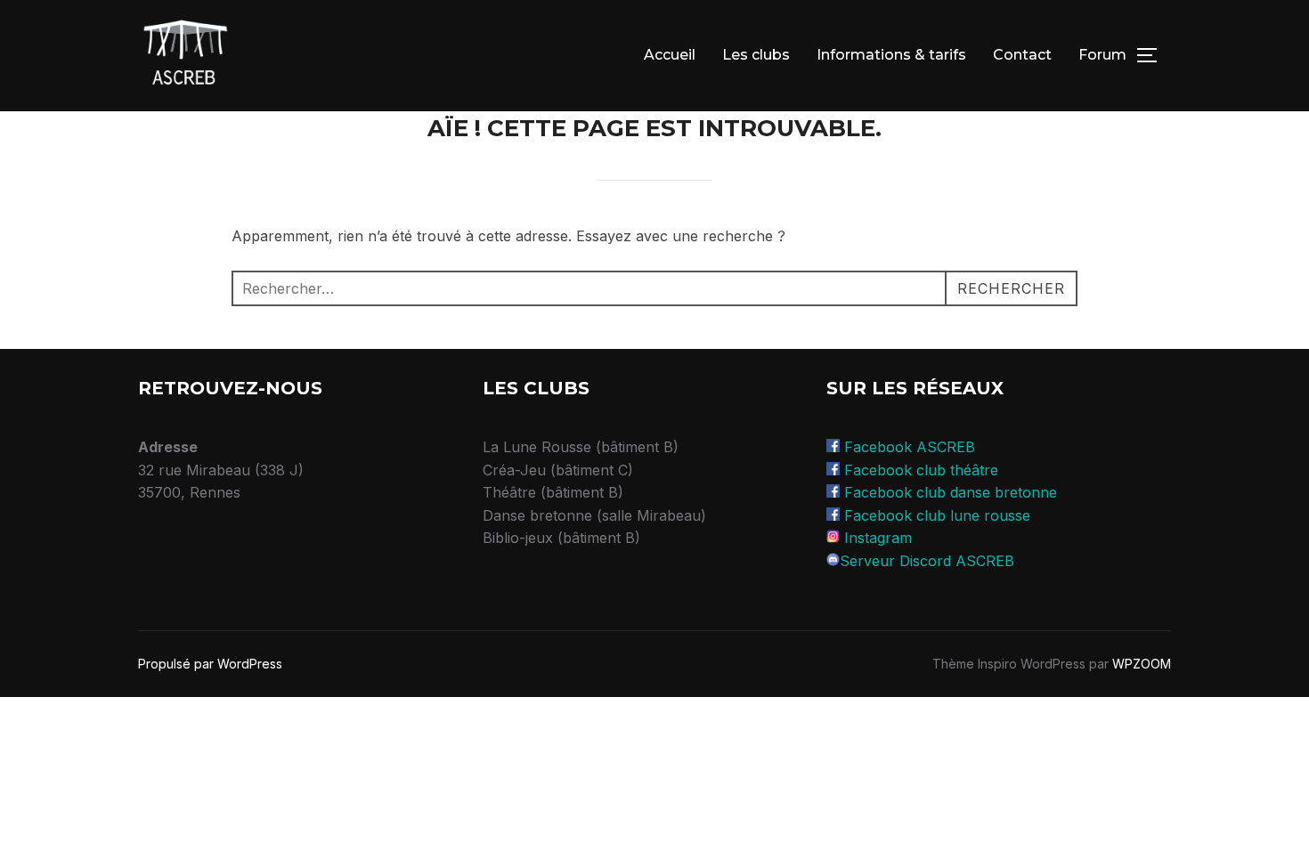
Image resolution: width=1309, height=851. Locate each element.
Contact (1022, 54)
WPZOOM (1141, 663)
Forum (1102, 54)
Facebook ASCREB (909, 447)
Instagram (878, 538)
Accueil (669, 54)
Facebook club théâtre (921, 470)
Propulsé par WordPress (210, 663)
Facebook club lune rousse (937, 515)
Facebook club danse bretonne (950, 492)
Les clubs (756, 54)
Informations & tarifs (891, 54)
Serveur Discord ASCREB (927, 561)
